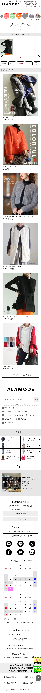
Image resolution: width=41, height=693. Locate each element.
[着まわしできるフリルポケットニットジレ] (6, 47)
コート (28, 63)
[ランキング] (19, 16)
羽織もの (4, 63)
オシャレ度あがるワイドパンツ (14, 415)
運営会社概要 (8, 677)
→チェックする (28, 488)
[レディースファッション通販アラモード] (10, 4)
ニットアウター (20, 63)
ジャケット (12, 63)
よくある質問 (8, 683)
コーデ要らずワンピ (10, 423)
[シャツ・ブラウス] (37, 16)
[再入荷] (13, 16)
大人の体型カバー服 (10, 419)
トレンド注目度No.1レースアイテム (15, 411)
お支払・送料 (28, 683)
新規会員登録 (20, 513)
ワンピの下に (32, 415)
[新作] (6, 16)
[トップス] (31, 16)
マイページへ (20, 519)
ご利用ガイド (28, 677)
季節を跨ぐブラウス (10, 408)
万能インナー (25, 419)
